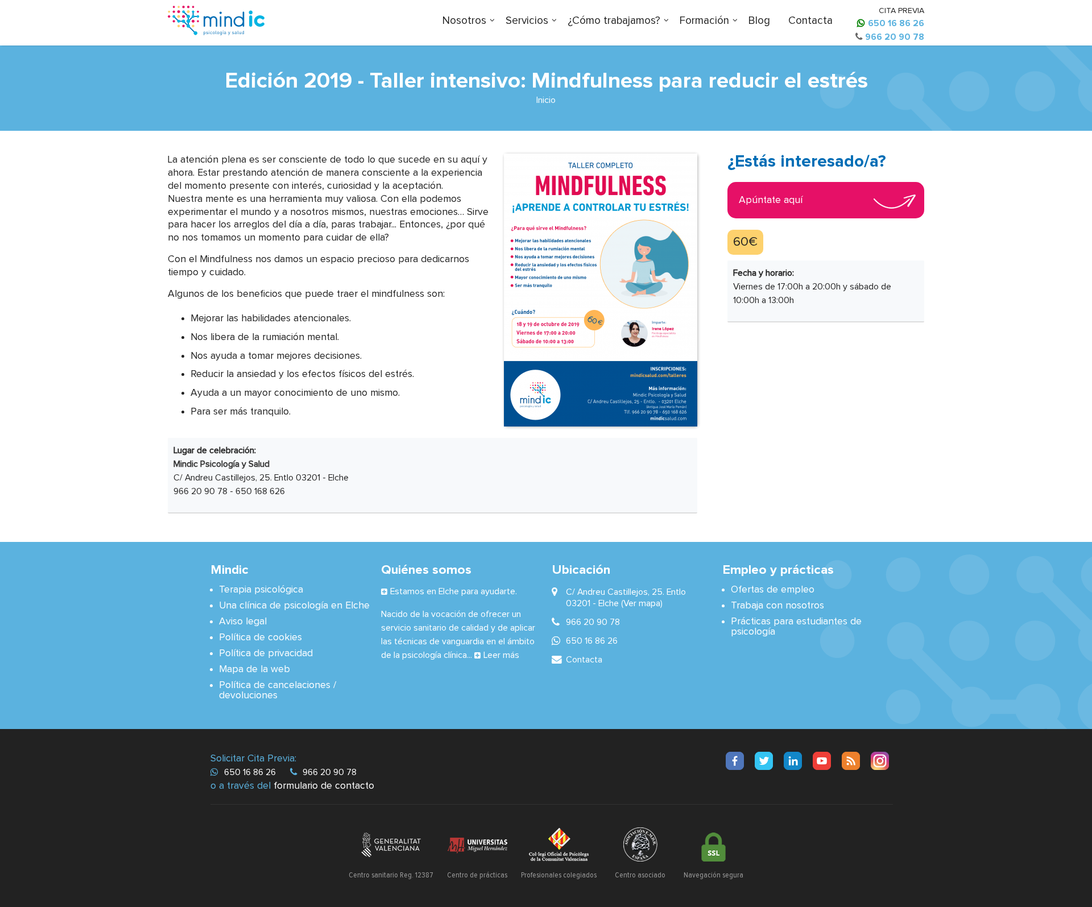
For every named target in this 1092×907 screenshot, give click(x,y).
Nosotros (464, 20)
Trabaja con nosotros (777, 605)
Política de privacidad (266, 653)
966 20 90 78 (894, 37)
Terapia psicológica (261, 590)
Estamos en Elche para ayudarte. (453, 591)
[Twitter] (764, 761)
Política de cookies (260, 637)
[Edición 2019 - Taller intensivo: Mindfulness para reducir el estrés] (600, 290)
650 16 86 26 (896, 23)
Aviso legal (243, 621)
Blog (759, 20)
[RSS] (851, 761)
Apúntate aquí (771, 200)
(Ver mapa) (642, 603)
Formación (704, 20)
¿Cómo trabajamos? (614, 20)
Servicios (527, 20)
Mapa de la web (254, 669)
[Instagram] (880, 761)
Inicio (546, 100)
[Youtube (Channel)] (822, 761)
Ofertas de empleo (772, 590)
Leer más (501, 655)
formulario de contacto (324, 786)
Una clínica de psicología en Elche (294, 605)
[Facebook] (735, 761)
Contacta (810, 20)
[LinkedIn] (793, 761)
